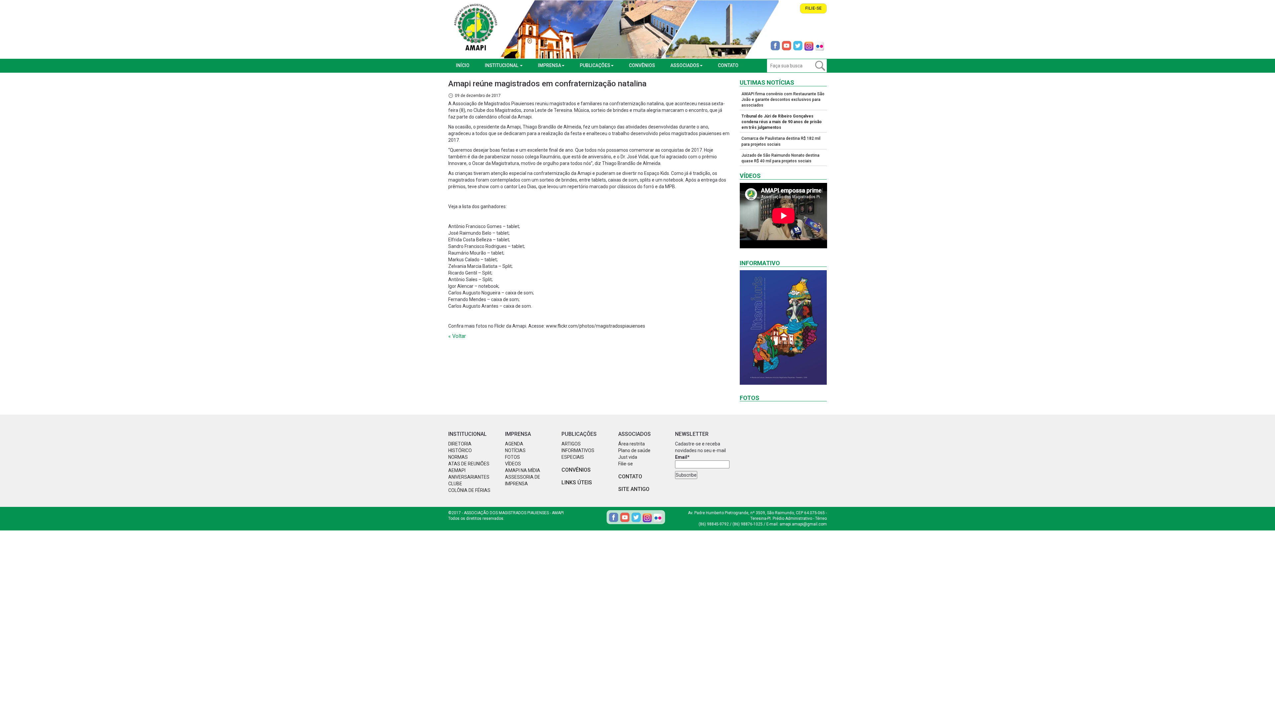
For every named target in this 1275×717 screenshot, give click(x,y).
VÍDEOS (513, 463)
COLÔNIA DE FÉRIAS (469, 490)
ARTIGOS (571, 443)
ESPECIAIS (572, 457)
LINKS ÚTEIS (576, 482)
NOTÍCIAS (515, 450)
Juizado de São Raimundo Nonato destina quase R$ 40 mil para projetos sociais (780, 158)
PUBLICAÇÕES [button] (595, 65)
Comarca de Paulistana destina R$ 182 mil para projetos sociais (780, 141)
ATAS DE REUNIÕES (468, 463)
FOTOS (512, 457)
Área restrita (631, 443)
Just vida (627, 457)
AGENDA (514, 443)
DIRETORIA (459, 443)
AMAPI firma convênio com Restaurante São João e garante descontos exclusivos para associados (782, 100)
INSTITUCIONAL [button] (502, 65)
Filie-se (813, 8)
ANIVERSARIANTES (468, 477)
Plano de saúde (634, 450)
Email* (682, 457)
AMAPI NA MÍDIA (522, 470)
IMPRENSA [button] (549, 65)
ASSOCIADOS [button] (684, 65)
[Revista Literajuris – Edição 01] (783, 327)
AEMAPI (457, 470)
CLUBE (455, 483)
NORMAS (458, 457)
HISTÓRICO (460, 450)
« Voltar (457, 336)
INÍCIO (462, 65)
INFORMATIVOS (577, 450)
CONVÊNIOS (642, 65)
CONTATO (728, 65)
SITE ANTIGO (633, 489)
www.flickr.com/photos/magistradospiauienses (595, 326)
